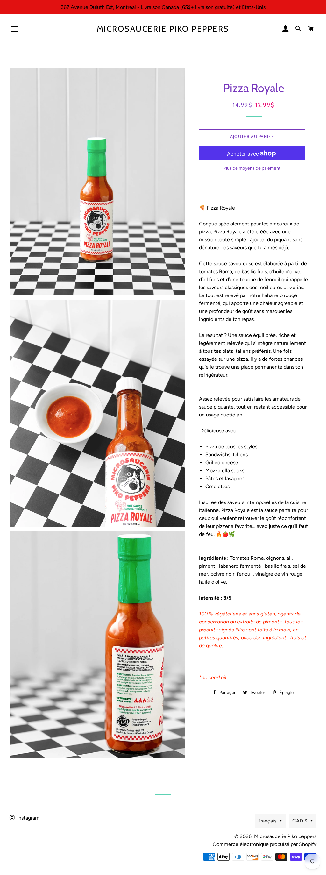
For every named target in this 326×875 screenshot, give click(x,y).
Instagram (27, 818)
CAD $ (299, 821)
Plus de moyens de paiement (251, 168)
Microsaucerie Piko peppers (163, 28)
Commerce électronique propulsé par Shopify (264, 844)
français (267, 821)
